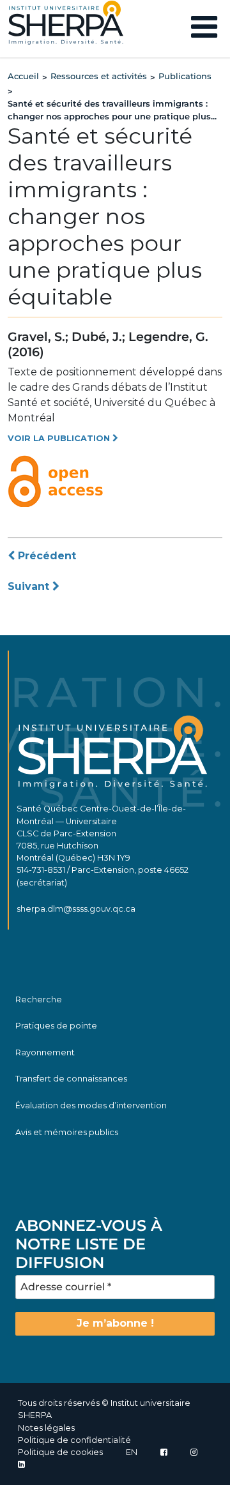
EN (131, 1452)
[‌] (193, 1452)
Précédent (45, 556)
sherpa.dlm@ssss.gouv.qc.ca (76, 909)
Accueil (23, 76)
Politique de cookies (60, 1452)
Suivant (30, 586)
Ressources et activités (98, 76)
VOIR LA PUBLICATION (60, 438)
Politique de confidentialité (74, 1440)
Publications (184, 76)
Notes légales (46, 1428)
